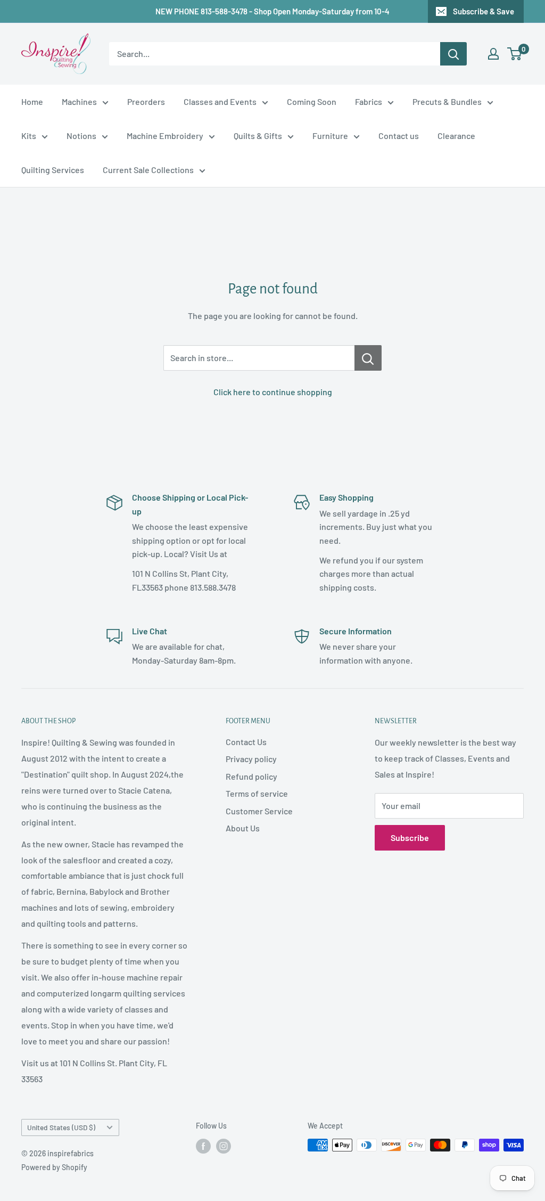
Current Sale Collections (148, 170)
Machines (79, 101)
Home (32, 101)
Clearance (456, 135)
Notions (81, 135)
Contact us (398, 135)
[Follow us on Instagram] (223, 1146)
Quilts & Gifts (258, 135)
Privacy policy (251, 759)
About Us (243, 828)
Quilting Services (52, 170)
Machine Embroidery (165, 135)
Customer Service (259, 811)
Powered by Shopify (54, 1167)
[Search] (453, 54)
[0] (515, 53)
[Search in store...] (368, 358)
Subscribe (410, 837)
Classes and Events (220, 101)
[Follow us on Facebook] (203, 1146)
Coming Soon (311, 101)
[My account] (493, 54)
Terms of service (257, 793)
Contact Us (246, 742)
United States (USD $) (61, 1127)
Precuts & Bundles (447, 101)
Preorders (146, 101)
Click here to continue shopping (272, 392)
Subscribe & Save (483, 11)
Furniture (330, 135)
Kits (28, 135)
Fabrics (368, 101)
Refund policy (251, 776)
